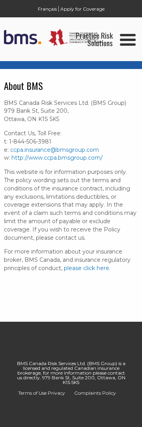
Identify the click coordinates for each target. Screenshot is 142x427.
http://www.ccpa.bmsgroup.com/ (57, 157)
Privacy (56, 392)
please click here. (87, 268)
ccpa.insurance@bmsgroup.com (54, 149)
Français (47, 9)
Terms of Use (32, 393)
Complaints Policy (95, 392)
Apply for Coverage (82, 9)
